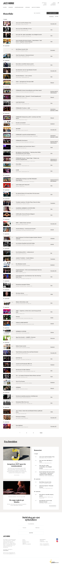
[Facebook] (57, 539)
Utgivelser (27, 7)
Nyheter (5, 7)
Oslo (51, 29)
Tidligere (56, 16)
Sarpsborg (52, 123)
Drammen (52, 338)
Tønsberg (52, 364)
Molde (51, 317)
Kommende (51, 16)
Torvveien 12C (53, 23)
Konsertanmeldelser (19, 7)
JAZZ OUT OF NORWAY (36, 7)
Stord (51, 147)
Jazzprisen (54, 2)
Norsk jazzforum (44, 2)
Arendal (52, 229)
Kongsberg (52, 50)
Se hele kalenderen (52, 505)
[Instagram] (57, 541)
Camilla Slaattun (5, 550)
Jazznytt (45, 3)
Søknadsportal (54, 3)
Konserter (11, 7)
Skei (51, 253)
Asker (51, 294)
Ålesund (52, 82)
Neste (41, 432)
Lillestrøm (52, 238)
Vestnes (52, 332)
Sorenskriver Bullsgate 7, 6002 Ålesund (54, 110)
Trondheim (52, 203)
